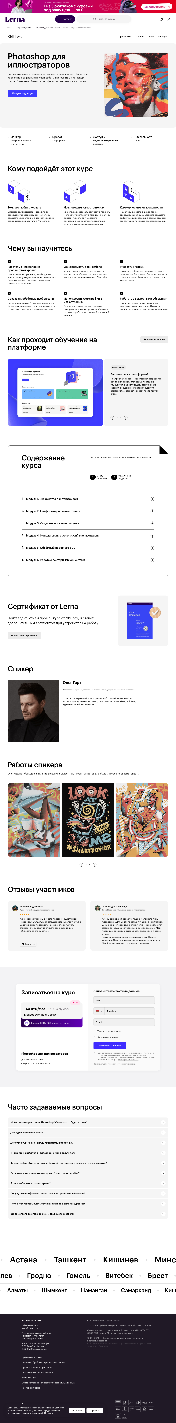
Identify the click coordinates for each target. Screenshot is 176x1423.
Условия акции (29, 1378)
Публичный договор (32, 1357)
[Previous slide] (112, 418)
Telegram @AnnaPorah (33, 1336)
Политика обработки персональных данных (43, 1363)
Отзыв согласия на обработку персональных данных (48, 1383)
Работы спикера (158, 37)
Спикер (140, 37)
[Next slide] (125, 418)
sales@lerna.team (30, 1328)
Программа (125, 37)
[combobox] (99, 1011)
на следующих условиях (128, 1059)
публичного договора (126, 1064)
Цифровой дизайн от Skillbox (47, 27)
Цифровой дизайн (23, 27)
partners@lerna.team (32, 1339)
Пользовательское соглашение (37, 1373)
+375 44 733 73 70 (31, 1321)
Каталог (9, 27)
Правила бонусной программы (37, 1368)
